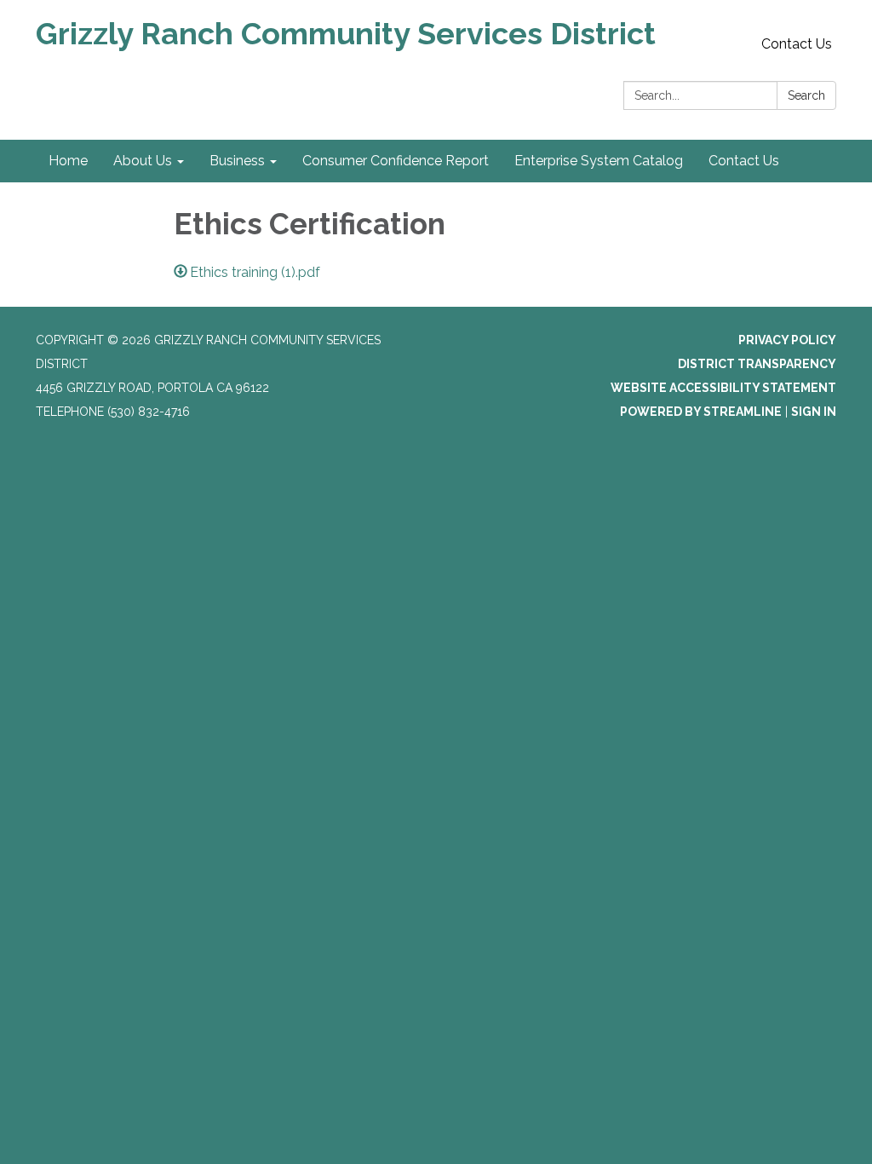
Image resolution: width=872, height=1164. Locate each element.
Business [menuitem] (237, 161)
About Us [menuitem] (142, 161)
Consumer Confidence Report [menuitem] (395, 161)
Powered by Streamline (701, 411)
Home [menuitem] (68, 161)
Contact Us (796, 44)
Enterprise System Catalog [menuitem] (598, 161)
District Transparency (757, 364)
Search (806, 95)
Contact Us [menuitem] (743, 161)
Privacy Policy (787, 340)
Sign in (813, 411)
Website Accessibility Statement (723, 388)
